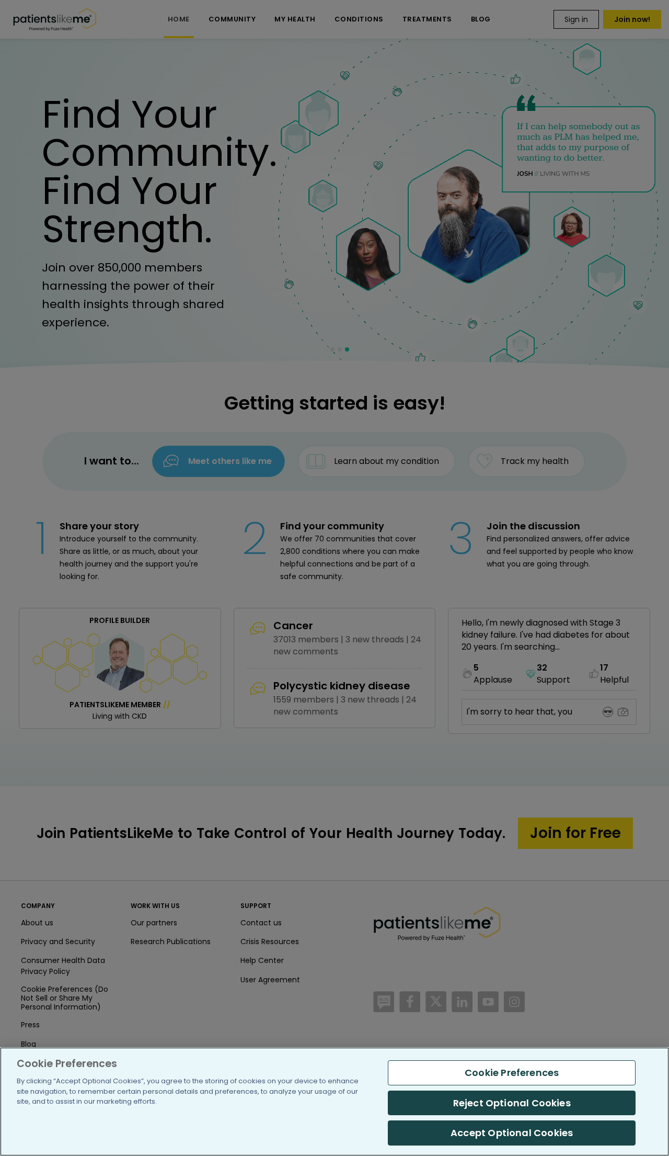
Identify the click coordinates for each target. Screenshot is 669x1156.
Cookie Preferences (512, 1072)
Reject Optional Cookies (512, 1102)
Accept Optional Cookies (512, 1132)
